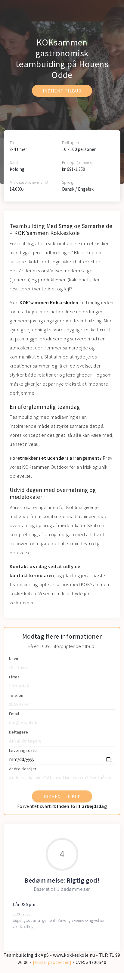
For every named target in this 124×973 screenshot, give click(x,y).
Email (14, 713)
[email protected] (52, 962)
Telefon (16, 695)
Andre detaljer (23, 768)
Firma (14, 677)
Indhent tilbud (62, 91)
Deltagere (18, 732)
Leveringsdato (23, 750)
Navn (13, 658)
